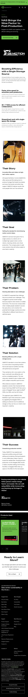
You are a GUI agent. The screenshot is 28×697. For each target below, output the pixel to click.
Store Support (4, 612)
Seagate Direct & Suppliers (20, 655)
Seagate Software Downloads (5, 625)
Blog (15, 626)
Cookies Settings (13, 692)
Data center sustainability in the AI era (11, 589)
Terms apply (3, 3)
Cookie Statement (15, 667)
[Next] (7, 548)
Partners (16, 648)
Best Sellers (4, 602)
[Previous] (3, 548)
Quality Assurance (18, 607)
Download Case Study (8, 37)
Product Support (5, 622)
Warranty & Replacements (7, 639)
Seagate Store (4, 597)
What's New (4, 604)
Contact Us (4, 644)
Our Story (16, 599)
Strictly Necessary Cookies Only (13, 688)
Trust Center (17, 604)
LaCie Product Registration (7, 635)
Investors (3, 648)
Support (3, 619)
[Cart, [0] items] (19, 7)
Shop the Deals (5, 599)
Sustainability (17, 602)
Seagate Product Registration (5, 631)
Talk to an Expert (12, 574)
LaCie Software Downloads (7, 628)
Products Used (6, 515)
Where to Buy (4, 614)
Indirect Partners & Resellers (18, 652)
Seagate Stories (17, 624)
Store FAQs (4, 607)
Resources (4, 10)
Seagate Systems (5, 641)
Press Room (17, 622)
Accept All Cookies (13, 685)
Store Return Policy (5, 609)
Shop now (23, 2)
